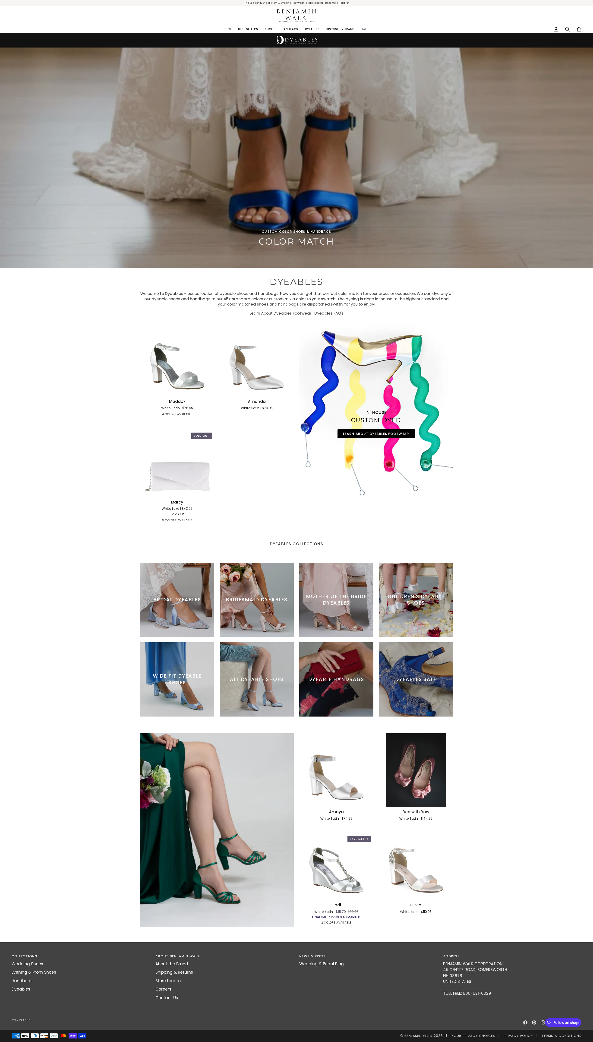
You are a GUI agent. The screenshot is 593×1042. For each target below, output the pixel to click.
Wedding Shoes (27, 964)
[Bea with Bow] (416, 770)
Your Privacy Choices (473, 1035)
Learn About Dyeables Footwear (280, 313)
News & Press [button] (312, 956)
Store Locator (314, 3)
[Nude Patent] (173, 415)
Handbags (22, 981)
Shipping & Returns (174, 972)
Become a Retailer (337, 3)
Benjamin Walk (418, 1035)
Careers (163, 989)
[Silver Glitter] (194, 521)
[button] (270, 29)
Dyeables (21, 989)
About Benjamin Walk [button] (177, 956)
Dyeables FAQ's (329, 313)
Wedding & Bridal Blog (321, 964)
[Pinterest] (534, 1022)
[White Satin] (190, 415)
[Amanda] (257, 360)
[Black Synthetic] (169, 521)
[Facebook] (525, 1022)
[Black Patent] (165, 415)
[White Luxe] (161, 521)
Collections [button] (24, 956)
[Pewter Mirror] (181, 415)
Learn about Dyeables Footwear (376, 433)
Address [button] (451, 956)
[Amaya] (336, 770)
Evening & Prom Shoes (34, 972)
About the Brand (171, 964)
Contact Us (166, 998)
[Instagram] (543, 1022)
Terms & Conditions (561, 1035)
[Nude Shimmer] (332, 924)
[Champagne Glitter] (177, 521)
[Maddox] (177, 360)
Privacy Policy (518, 1035)
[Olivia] (416, 863)
